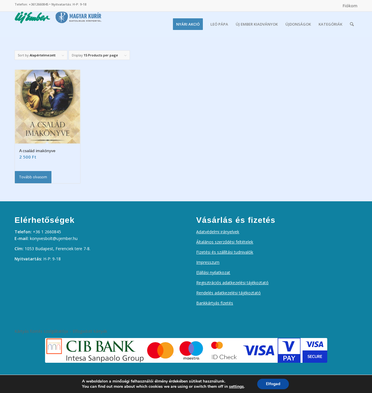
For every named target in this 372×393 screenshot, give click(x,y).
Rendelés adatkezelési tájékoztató (228, 293)
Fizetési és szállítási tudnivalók (224, 252)
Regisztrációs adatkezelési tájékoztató (232, 282)
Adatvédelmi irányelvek (217, 231)
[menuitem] (348, 5)
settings (236, 386)
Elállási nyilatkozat (213, 272)
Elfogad (273, 384)
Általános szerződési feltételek (224, 242)
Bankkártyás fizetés (214, 303)
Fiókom (350, 5)
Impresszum (207, 262)
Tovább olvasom (33, 177)
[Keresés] (351, 24)
